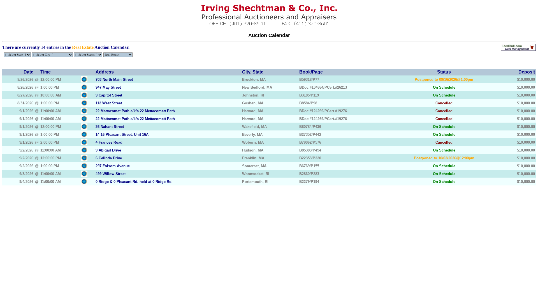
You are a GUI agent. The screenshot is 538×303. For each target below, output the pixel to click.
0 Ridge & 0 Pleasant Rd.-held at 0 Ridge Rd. (134, 182)
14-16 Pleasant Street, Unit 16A (122, 134)
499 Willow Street (111, 174)
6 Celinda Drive (109, 158)
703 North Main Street (114, 79)
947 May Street (108, 87)
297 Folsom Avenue (113, 166)
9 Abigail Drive (108, 150)
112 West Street (109, 103)
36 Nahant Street (110, 127)
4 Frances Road (109, 142)
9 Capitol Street (109, 95)
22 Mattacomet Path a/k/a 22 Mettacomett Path (135, 111)
